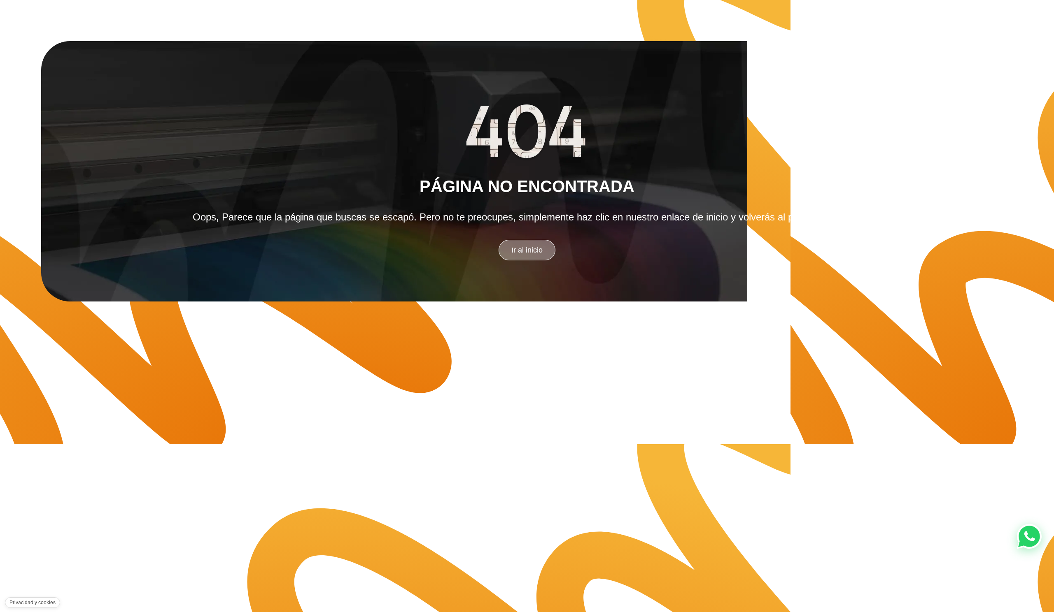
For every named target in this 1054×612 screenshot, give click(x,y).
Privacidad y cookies (32, 602)
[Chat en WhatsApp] (1029, 536)
